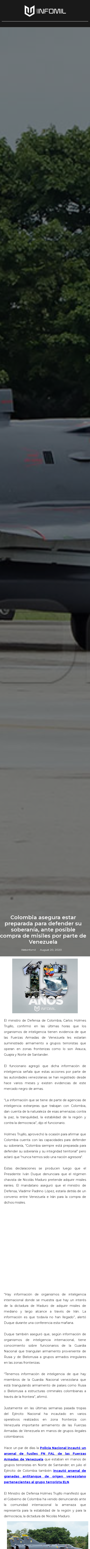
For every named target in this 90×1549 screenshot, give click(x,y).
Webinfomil (28, 949)
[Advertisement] (45, 1245)
